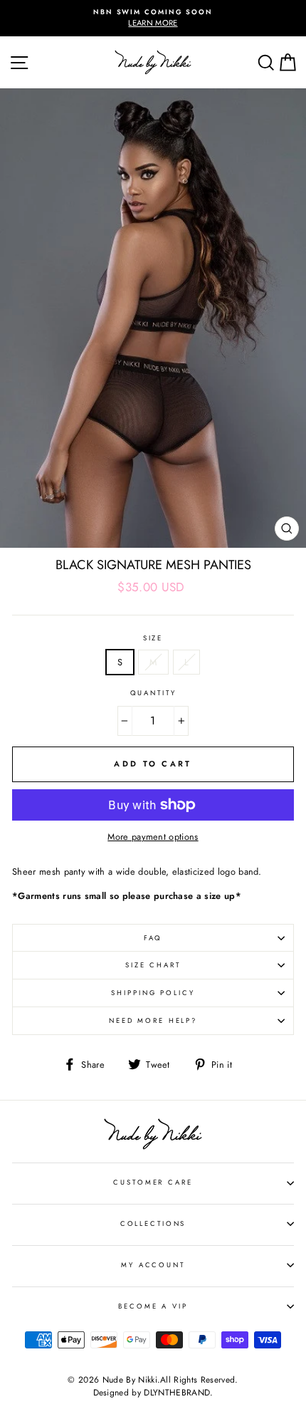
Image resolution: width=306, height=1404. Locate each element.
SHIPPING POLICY (152, 993)
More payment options (152, 836)
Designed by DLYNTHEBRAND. (153, 1392)
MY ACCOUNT (153, 1265)
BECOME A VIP (152, 1306)
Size (153, 638)
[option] (153, 18)
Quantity (153, 693)
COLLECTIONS (153, 1224)
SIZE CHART (153, 965)
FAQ (153, 938)
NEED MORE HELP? (153, 1021)
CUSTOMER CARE (152, 1182)
